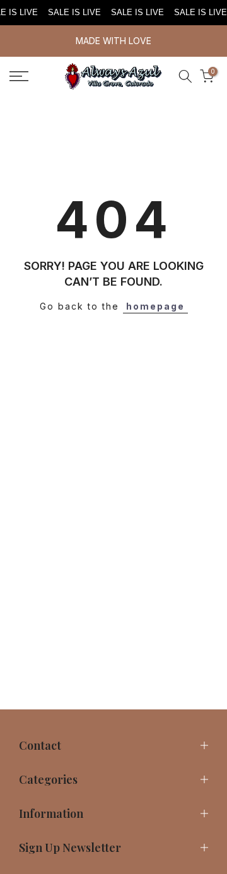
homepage (155, 306)
